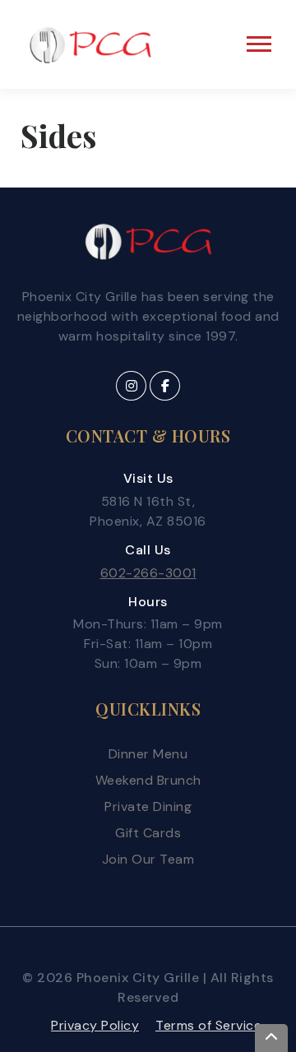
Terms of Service (208, 1025)
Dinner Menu (148, 753)
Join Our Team (148, 859)
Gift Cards (148, 832)
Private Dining (148, 806)
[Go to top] (271, 1038)
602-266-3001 (148, 573)
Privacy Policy (95, 1025)
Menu (261, 44)
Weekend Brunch (148, 780)
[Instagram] (131, 385)
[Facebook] (165, 385)
